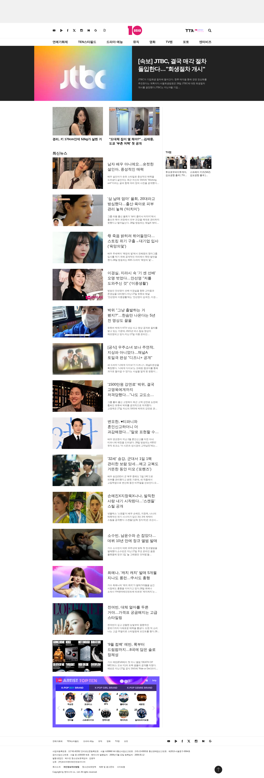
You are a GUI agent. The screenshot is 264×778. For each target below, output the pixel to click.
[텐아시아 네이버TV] (61, 30)
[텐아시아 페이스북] (67, 30)
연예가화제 (60, 42)
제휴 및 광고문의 (106, 767)
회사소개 (57, 767)
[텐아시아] (135, 30)
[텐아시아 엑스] (74, 30)
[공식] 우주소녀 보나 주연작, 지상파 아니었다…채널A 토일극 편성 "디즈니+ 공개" (131, 352)
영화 (152, 42)
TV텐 (169, 42)
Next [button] (153, 707)
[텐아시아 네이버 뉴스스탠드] (89, 30)
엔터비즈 (205, 42)
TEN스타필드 (87, 42)
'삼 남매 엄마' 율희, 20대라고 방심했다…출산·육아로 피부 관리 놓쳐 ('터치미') (131, 204)
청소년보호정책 (89, 767)
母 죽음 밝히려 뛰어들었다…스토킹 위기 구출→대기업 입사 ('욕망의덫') (133, 241)
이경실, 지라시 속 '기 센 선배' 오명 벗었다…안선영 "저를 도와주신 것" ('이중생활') (132, 278)
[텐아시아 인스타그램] (81, 30)
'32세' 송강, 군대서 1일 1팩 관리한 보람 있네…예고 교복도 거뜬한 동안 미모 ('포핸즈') (133, 464)
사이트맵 (121, 767)
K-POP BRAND (72, 687)
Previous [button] (59, 707)
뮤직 (136, 42)
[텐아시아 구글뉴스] (95, 30)
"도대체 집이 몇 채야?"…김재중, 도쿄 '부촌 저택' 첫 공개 (131, 141)
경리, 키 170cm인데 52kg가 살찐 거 (77, 139)
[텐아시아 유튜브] (54, 30)
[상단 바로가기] (218, 769)
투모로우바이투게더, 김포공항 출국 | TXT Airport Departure (176, 175)
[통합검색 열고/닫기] (209, 31)
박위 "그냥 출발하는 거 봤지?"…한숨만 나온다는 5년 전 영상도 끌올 (131, 315)
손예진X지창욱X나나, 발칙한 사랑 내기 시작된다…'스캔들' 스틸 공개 (131, 501)
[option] (106, 707)
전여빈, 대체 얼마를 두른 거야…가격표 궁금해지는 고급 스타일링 (132, 612)
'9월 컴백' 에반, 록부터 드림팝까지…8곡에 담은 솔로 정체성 (132, 649)
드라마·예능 (114, 42)
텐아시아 (68, 772)
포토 (186, 42)
